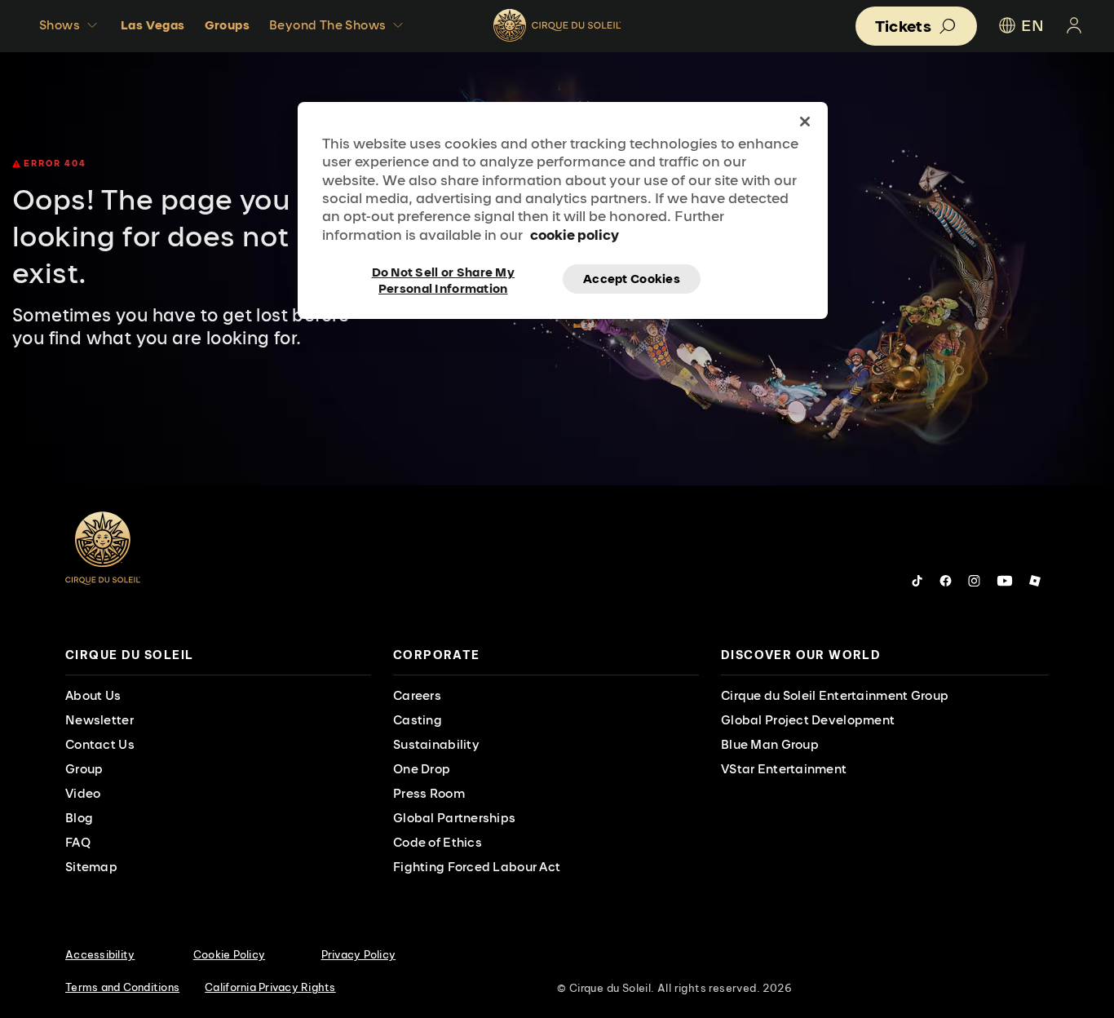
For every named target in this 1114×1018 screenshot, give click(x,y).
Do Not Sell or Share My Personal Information (443, 279)
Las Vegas (153, 25)
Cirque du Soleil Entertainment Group (834, 695)
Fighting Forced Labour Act (476, 866)
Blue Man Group (770, 744)
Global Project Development (808, 720)
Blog (79, 817)
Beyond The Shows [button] (327, 25)
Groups (227, 25)
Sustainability (436, 744)
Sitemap (91, 866)
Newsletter (99, 720)
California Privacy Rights (270, 987)
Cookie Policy (229, 954)
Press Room (429, 793)
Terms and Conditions (122, 987)
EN (1032, 25)
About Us (93, 695)
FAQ (78, 842)
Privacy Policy (358, 954)
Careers (417, 695)
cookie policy (574, 234)
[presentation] (218, 655)
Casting (417, 720)
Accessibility (100, 954)
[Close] (805, 121)
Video (82, 793)
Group (84, 769)
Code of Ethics (437, 842)
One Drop (421, 769)
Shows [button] (59, 25)
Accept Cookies (631, 278)
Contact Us (100, 744)
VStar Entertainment (784, 769)
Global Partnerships (454, 817)
